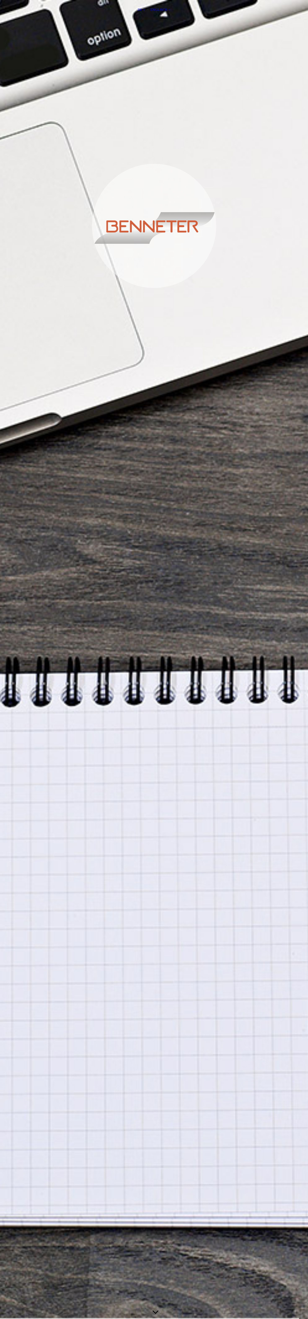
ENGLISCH (158, 10)
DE (140, 10)
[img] (154, 659)
